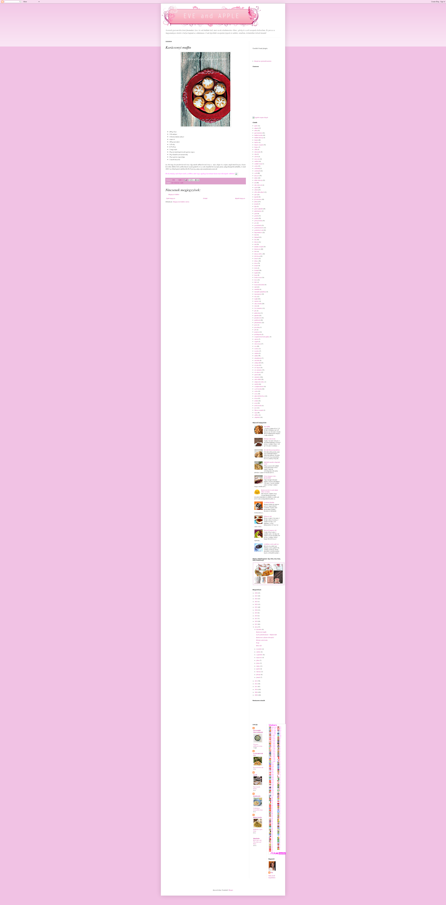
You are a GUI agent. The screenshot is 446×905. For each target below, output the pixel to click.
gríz (255, 223)
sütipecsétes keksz (259, 382)
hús (255, 239)
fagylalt (256, 197)
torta (255, 403)
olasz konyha (258, 303)
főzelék (256, 204)
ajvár (255, 126)
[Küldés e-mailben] (189, 180)
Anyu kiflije (267, 426)
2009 (256, 692)
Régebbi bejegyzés (240, 198)
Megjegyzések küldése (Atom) (181, 202)
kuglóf (256, 273)
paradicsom (257, 318)
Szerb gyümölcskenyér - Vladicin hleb (266, 635)
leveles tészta (257, 277)
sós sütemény (258, 370)
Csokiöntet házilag (269, 502)
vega (255, 412)
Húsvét (256, 242)
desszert (256, 175)
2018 (256, 616)
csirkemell (257, 171)
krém (255, 268)
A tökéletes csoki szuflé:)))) (271, 544)
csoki (172, 183)
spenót (256, 374)
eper (255, 194)
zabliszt (256, 415)
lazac (255, 275)
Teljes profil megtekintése (271, 876)
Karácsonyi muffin (261, 632)
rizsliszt (256, 348)
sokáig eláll (257, 363)
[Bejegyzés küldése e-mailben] (185, 180)
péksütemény (257, 322)
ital (255, 244)
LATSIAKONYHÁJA (258, 754)
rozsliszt (256, 351)
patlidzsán (257, 320)
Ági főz (255, 775)
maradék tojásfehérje (260, 292)
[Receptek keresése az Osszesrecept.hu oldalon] (260, 117)
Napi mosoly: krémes (256, 787)
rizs (255, 346)
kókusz (256, 261)
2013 (256, 681)
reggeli (256, 341)
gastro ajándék (258, 209)
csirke (256, 166)
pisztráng (257, 327)
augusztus (259, 657)
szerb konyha (258, 389)
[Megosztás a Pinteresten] (198, 180)
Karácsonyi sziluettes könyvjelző (265, 637)
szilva (255, 391)
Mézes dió (259, 645)
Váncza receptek (258, 410)
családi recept (258, 164)
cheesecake (257, 152)
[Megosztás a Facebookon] (196, 180)
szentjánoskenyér (259, 386)
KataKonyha (256, 796)
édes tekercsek (258, 185)
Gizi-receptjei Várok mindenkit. (258, 731)
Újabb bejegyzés (170, 198)
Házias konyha (257, 817)
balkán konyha (258, 135)
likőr (255, 282)
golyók (256, 216)
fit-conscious (257, 199)
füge (255, 206)
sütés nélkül (257, 379)
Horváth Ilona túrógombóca (272, 450)
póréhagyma (257, 334)
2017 (256, 618)
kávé (255, 251)
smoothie (256, 360)
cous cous (257, 159)
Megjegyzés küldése (173, 194)
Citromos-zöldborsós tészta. (257, 745)
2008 (256, 695)
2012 (256, 684)
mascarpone (257, 294)
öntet (255, 306)
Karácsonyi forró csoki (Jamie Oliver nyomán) (269, 491)
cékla (255, 149)
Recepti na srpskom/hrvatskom (262, 61)
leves (255, 280)
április (258, 669)
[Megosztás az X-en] (194, 180)
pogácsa (256, 332)
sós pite (256, 365)
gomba (256, 218)
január (258, 677)
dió (255, 183)
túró (255, 408)
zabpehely (257, 417)
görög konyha (258, 220)
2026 (256, 593)
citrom (256, 156)
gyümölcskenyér (258, 228)
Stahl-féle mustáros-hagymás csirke (272, 463)
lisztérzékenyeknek (259, 285)
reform (256, 339)
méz (255, 296)
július (258, 660)
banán (256, 140)
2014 (256, 627)
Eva (272, 872)
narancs (256, 301)
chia (255, 154)
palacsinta (257, 313)
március (258, 672)
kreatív (256, 265)
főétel (255, 202)
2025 (256, 596)
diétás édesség (258, 180)
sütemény (256, 377)
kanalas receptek (259, 246)
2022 (256, 604)
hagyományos (258, 232)
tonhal (256, 401)
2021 (256, 607)
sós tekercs (257, 372)
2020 (256, 610)
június (258, 663)
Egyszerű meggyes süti (270, 530)
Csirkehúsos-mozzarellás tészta (258, 809)
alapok (256, 128)
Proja (257, 643)
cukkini (256, 161)
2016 (256, 621)
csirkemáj (257, 168)
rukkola (256, 353)
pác (255, 311)
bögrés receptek (258, 145)
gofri (255, 213)
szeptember (259, 655)
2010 (256, 689)
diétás (256, 178)
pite (255, 329)
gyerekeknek (257, 225)
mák (255, 287)
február (258, 674)
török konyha (258, 405)
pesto (255, 325)
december (259, 629)
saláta (256, 356)
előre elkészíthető (259, 192)
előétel (256, 190)
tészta (255, 398)
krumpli (256, 270)
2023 (256, 601)
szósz (255, 394)
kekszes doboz (258, 254)
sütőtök (256, 384)
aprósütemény (258, 133)
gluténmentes (257, 211)
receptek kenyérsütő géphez (261, 337)
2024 (256, 598)
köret (255, 263)
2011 (256, 686)
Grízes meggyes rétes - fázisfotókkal (270, 477)
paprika (256, 315)
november (259, 649)
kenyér (256, 258)
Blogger (231, 890)
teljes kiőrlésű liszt (259, 396)
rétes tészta (257, 344)
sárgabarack (257, 358)
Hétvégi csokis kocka (269, 439)
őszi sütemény (258, 308)
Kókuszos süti (268, 516)
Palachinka (256, 838)
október (258, 652)
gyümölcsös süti (258, 230)
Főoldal (205, 198)
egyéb (255, 187)
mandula (256, 289)
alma (255, 130)
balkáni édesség (258, 137)
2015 (256, 624)
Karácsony (177, 183)
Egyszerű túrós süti (258, 767)
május (258, 666)
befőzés (256, 142)
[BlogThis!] (191, 180)
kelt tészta (257, 256)
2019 (256, 613)
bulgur (256, 147)
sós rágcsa (257, 367)
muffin (181, 183)
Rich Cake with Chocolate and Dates (257, 842)
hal (255, 235)
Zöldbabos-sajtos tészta (257, 830)
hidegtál (256, 237)
